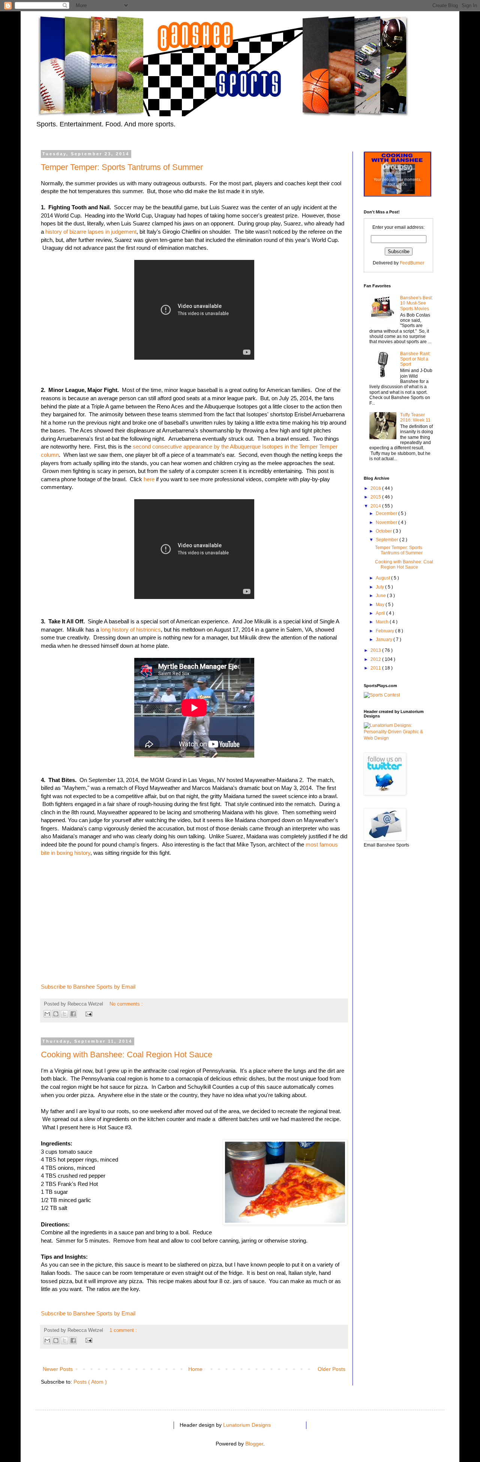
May (381, 604)
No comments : (126, 1004)
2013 (376, 650)
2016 (376, 488)
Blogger (254, 1444)
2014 (376, 506)
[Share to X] (64, 1014)
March (383, 621)
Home (195, 1369)
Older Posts (331, 1369)
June (381, 595)
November (387, 522)
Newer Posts (58, 1369)
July (380, 587)
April (381, 613)
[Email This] (47, 1014)
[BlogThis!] (56, 1014)
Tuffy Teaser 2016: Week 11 (415, 417)
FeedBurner (412, 263)
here (149, 479)
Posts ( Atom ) (90, 1382)
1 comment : (123, 1330)
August (383, 578)
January (384, 639)
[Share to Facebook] (73, 1014)
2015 (376, 497)
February (385, 630)
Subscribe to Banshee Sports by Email (88, 986)
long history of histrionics (130, 629)
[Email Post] (87, 1013)
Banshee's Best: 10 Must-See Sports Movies (416, 303)
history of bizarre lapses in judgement (90, 231)
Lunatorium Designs (247, 1425)
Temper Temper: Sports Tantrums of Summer (122, 167)
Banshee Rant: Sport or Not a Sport (415, 359)
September (387, 539)
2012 (376, 659)
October (384, 531)
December (387, 513)
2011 (376, 668)
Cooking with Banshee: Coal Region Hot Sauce (126, 1054)
